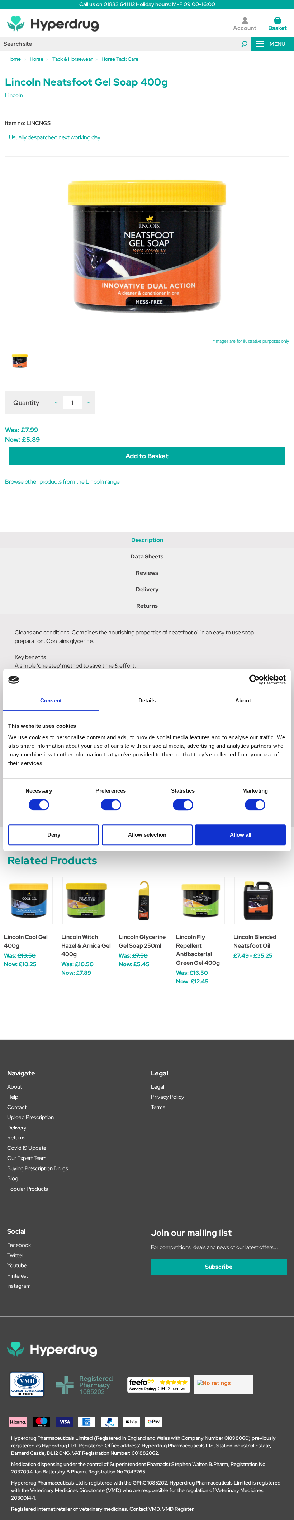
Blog (12, 1178)
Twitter (15, 1255)
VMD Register (177, 1509)
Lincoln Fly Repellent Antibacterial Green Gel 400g (198, 950)
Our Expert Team (27, 1158)
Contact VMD (144, 1509)
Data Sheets (147, 556)
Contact (17, 1107)
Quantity (26, 402)
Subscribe (218, 1266)
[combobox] (125, 44)
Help (12, 1096)
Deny (53, 835)
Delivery (147, 589)
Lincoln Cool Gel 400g (26, 941)
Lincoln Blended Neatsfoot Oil (254, 941)
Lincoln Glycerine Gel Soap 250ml (142, 941)
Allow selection (147, 835)
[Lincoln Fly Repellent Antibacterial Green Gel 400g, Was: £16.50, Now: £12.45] (201, 900)
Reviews (147, 573)
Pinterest (17, 1275)
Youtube (17, 1265)
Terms (158, 1107)
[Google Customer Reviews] (223, 1384)
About (14, 1086)
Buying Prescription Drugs (37, 1168)
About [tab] (243, 700)
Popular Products (27, 1188)
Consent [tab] (51, 700)
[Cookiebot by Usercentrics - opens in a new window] (254, 679)
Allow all (240, 835)
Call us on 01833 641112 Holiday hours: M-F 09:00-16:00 (147, 4)
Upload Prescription (30, 1117)
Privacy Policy (167, 1096)
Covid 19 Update (26, 1148)
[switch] (111, 804)
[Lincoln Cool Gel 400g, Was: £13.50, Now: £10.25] (29, 900)
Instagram (19, 1285)
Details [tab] (147, 700)
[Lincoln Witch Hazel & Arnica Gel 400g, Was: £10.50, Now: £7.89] (86, 900)
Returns (147, 606)
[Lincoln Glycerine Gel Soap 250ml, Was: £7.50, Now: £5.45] (143, 900)
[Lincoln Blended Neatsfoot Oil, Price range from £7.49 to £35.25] (258, 900)
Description (147, 540)
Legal (157, 1086)
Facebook (19, 1245)
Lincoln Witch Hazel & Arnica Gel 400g (86, 945)
